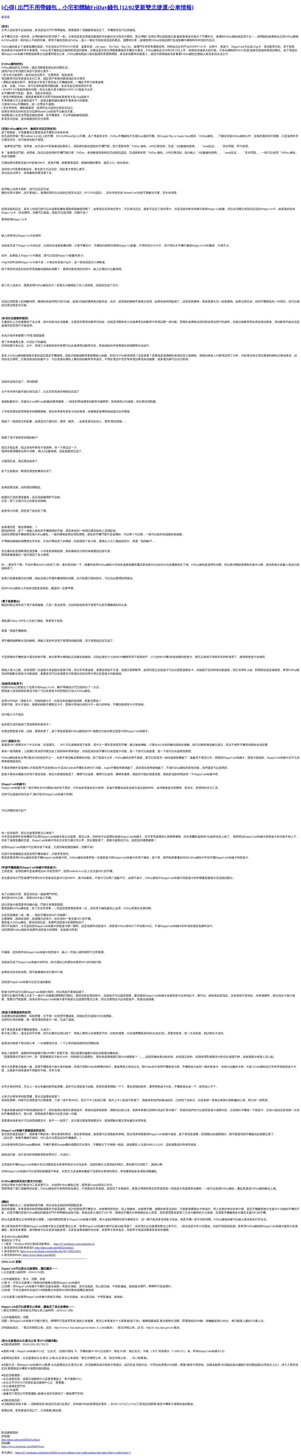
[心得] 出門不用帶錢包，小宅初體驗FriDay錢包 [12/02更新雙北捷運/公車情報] (97, 7)
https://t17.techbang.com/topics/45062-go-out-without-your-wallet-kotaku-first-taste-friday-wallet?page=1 (73, 1452)
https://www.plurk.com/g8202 (39, 1254)
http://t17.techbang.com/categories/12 (74, 1243)
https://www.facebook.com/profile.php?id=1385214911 (50, 1251)
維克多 (5, 16)
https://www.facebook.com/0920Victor (22, 1446)
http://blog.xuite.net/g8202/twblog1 (54, 1247)
